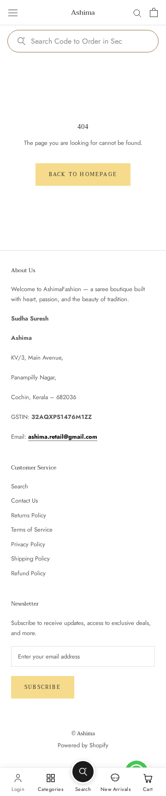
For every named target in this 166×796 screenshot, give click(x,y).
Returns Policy (28, 515)
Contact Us (24, 500)
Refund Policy (28, 573)
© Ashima (83, 733)
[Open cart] (154, 12)
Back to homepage (83, 174)
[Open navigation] (13, 12)
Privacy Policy (28, 544)
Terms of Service (32, 529)
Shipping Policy (30, 558)
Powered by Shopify (83, 745)
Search (19, 486)
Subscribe (42, 687)
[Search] (137, 13)
